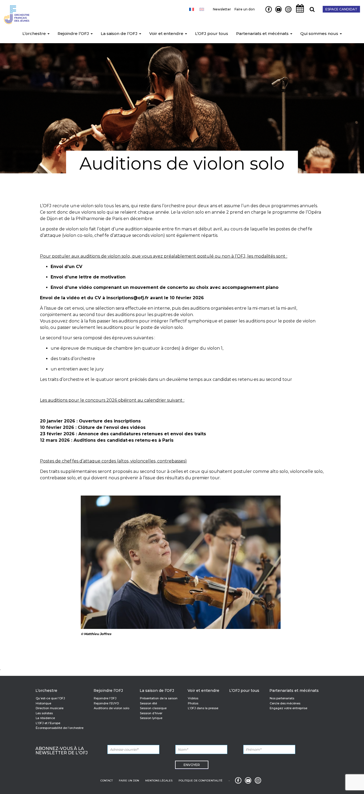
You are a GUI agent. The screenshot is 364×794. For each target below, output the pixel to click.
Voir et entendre (166, 33)
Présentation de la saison (158, 698)
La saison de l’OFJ (120, 33)
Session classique (153, 708)
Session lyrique (151, 718)
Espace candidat (341, 9)
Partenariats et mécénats (263, 33)
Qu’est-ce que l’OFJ (50, 698)
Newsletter (222, 9)
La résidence (45, 718)
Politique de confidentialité (201, 780)
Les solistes (44, 713)
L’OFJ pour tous (211, 33)
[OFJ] (16, 13)
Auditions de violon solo (111, 708)
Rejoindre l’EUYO (106, 703)
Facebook (266, 12)
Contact (106, 780)
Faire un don (244, 9)
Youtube (276, 12)
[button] (48, 33)
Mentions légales (158, 780)
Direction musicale (49, 708)
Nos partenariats (282, 698)
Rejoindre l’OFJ (74, 33)
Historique (43, 703)
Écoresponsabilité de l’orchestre (59, 728)
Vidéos (193, 698)
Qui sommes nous (319, 33)
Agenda (298, 12)
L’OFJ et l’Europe (48, 723)
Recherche (310, 12)
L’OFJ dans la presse (203, 708)
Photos (193, 703)
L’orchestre (34, 33)
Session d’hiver (151, 713)
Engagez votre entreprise (288, 708)
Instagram (287, 12)
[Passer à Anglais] (202, 9)
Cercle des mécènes (285, 703)
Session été (148, 703)
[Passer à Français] (192, 9)
